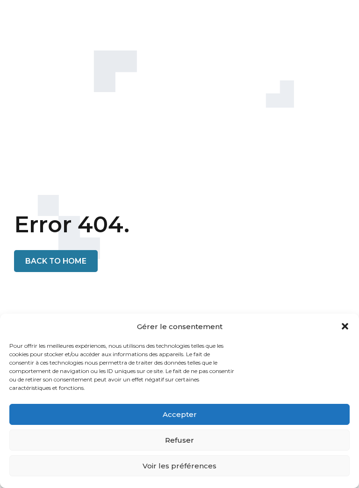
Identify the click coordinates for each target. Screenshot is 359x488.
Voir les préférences (179, 465)
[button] (345, 326)
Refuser (179, 440)
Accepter (180, 414)
